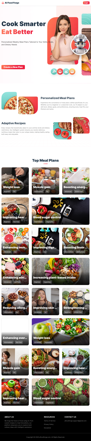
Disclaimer (47, 428)
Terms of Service (49, 421)
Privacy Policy (48, 424)
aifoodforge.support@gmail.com (75, 421)
